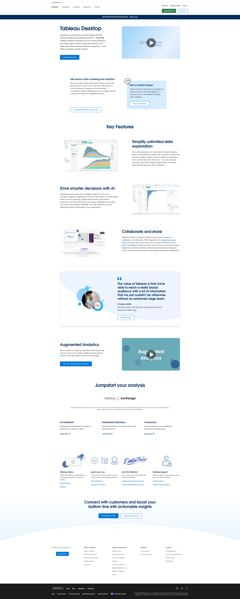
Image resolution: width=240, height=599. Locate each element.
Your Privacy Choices (120, 594)
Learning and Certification (174, 554)
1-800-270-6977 (175, 5)
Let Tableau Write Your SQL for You (86, 110)
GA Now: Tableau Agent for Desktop (76, 364)
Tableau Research (89, 561)
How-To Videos (65, 483)
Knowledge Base (171, 551)
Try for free (62, 554)
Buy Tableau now (130, 516)
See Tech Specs (158, 481)
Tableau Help (170, 558)
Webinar (63, 487)
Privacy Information (74, 594)
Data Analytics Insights (91, 558)
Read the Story (126, 318)
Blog (73, 588)
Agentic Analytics (89, 551)
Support (169, 547)
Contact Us (87, 564)
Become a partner (146, 554)
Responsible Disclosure (88, 594)
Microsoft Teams (128, 242)
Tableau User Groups (118, 554)
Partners (144, 547)
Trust (67, 588)
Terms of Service (61, 594)
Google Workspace (168, 240)
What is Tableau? (90, 547)
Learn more (64, 434)
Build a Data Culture (90, 554)
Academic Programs (118, 571)
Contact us (164, 5)
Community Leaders (118, 558)
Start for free (169, 11)
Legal (53, 594)
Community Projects (98, 484)
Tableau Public (116, 551)
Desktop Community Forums (132, 481)
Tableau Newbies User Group (132, 484)
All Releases (169, 561)
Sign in (185, 5)
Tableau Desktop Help (160, 484)
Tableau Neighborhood (119, 568)
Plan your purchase (139, 104)
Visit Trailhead (96, 481)
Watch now (134, 17)
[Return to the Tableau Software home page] (60, 3)
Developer (81, 588)
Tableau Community (119, 547)
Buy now (183, 11)
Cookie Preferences (103, 594)
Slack (138, 242)
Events (114, 574)
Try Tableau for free (108, 516)
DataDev (114, 561)
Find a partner (145, 551)
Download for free (69, 57)
